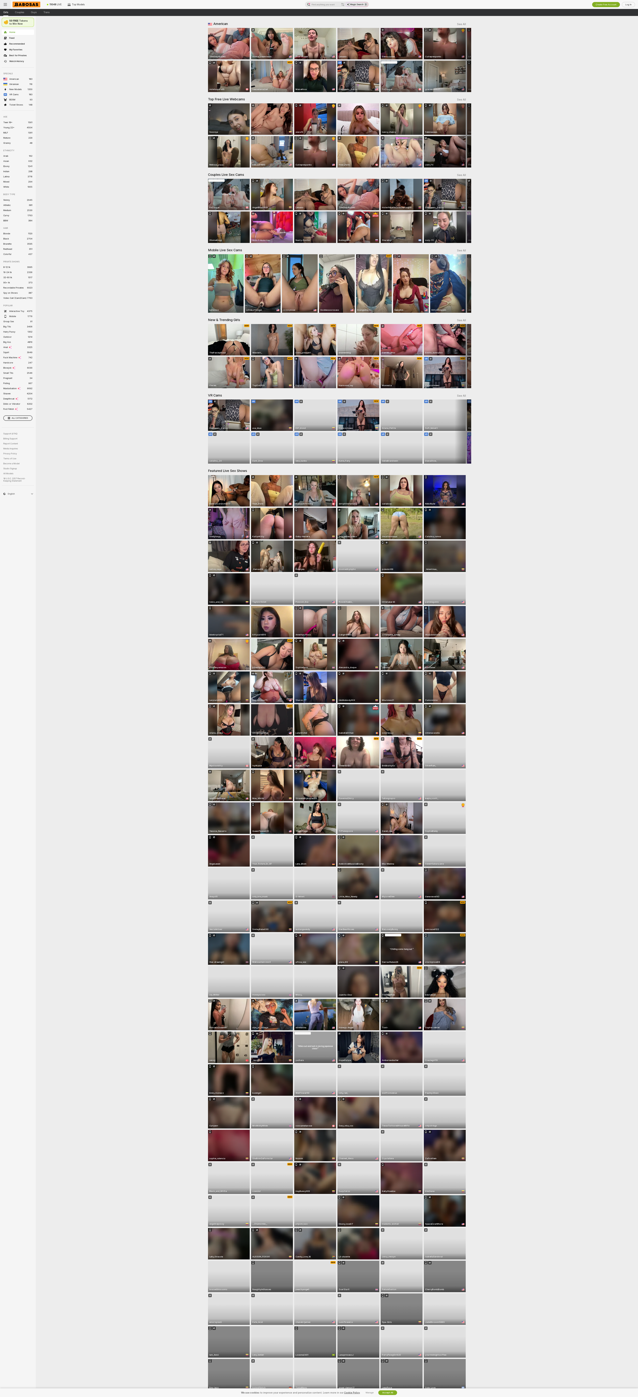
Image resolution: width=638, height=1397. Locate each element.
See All (461, 24)
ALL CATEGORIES (20, 418)
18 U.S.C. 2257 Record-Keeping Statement (14, 479)
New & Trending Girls (224, 320)
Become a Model (11, 463)
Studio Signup (10, 468)
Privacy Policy (10, 453)
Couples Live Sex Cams (226, 175)
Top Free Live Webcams (226, 99)
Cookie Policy (352, 1392)
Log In (628, 4)
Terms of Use (9, 458)
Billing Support (10, 439)
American (220, 24)
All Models (8, 473)
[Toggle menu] (5, 4)
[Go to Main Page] (27, 4)
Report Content (10, 444)
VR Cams (215, 395)
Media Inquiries (10, 448)
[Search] (342, 4)
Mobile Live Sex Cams (225, 250)
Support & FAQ (10, 434)
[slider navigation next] (463, 60)
